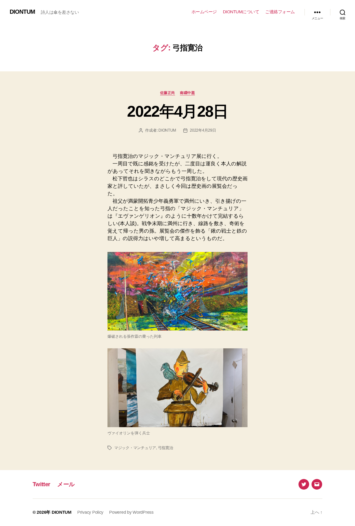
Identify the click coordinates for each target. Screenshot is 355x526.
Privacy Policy (90, 512)
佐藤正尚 (167, 93)
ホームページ (204, 11)
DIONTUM (22, 12)
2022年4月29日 (203, 130)
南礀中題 (187, 93)
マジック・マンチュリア (135, 448)
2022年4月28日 (177, 111)
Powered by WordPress (131, 512)
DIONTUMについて (241, 11)
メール (66, 484)
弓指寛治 (165, 448)
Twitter (41, 484)
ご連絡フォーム (280, 11)
